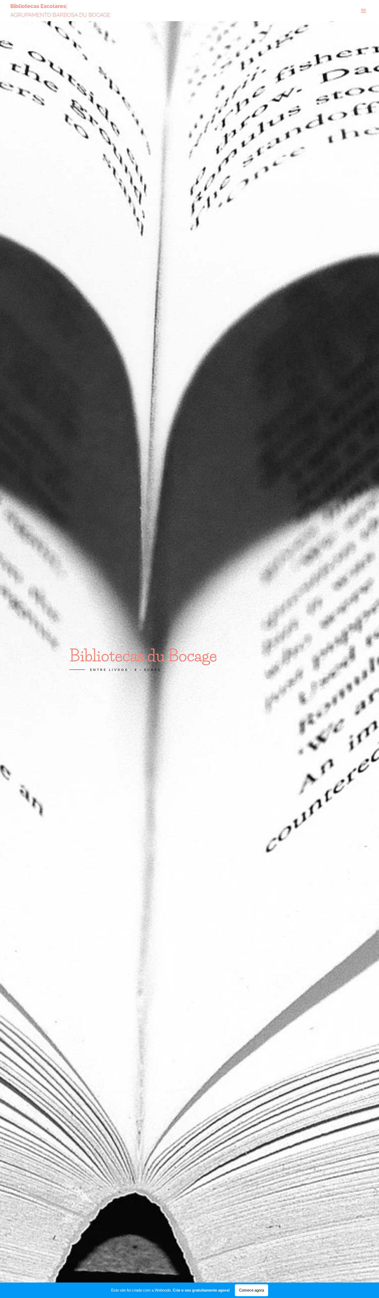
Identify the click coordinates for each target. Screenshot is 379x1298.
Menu (365, 10)
